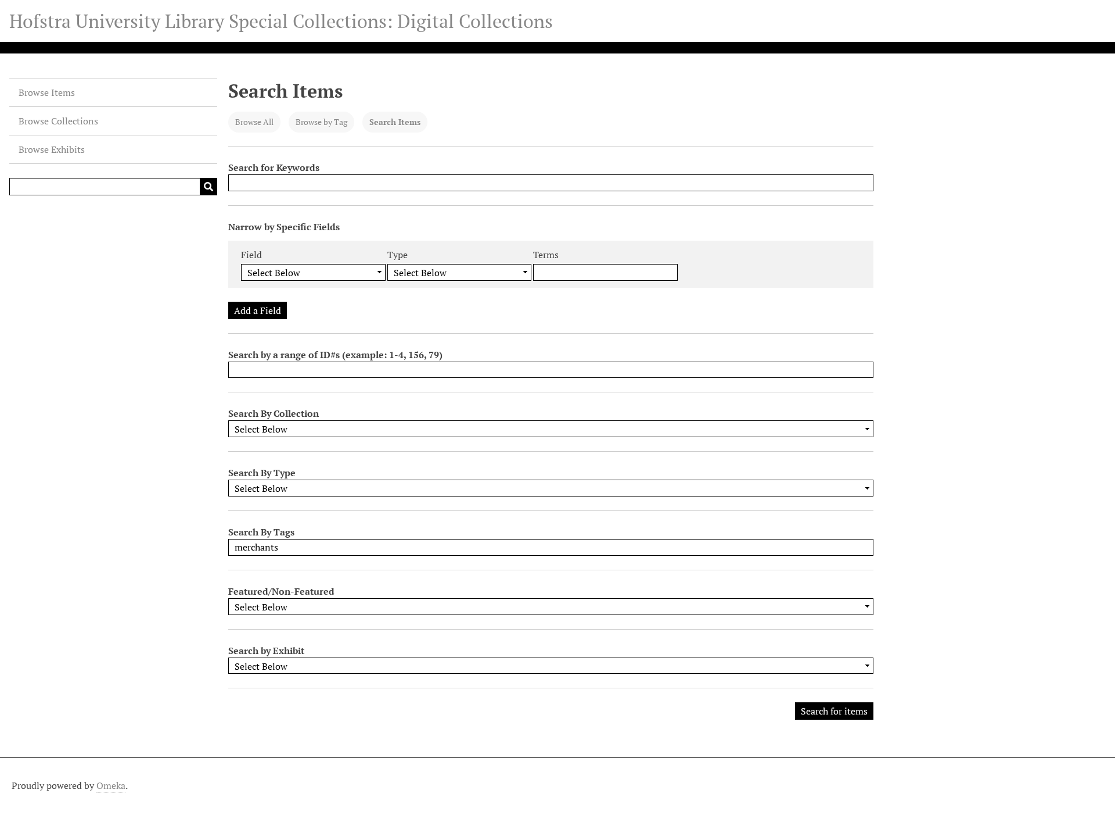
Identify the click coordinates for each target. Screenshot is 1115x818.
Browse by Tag (321, 121)
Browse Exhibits (52, 149)
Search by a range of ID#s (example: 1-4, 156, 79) (335, 354)
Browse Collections (58, 121)
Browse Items (47, 92)
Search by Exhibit (266, 650)
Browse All (254, 121)
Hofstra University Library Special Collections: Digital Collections (281, 21)
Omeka (110, 785)
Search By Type (262, 472)
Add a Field (257, 310)
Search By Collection (273, 413)
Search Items (394, 121)
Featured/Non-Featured (281, 591)
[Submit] (208, 186)
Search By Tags (261, 532)
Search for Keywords (273, 167)
